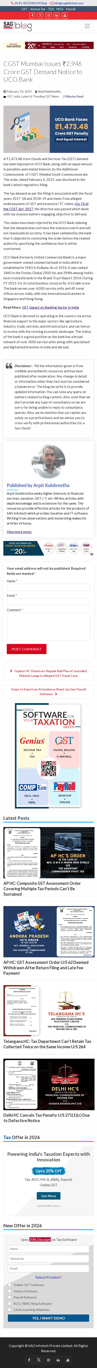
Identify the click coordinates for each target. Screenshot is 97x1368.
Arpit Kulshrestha (49, 91)
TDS (51, 9)
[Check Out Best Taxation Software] (48, 548)
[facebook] (32, 16)
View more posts (19, 532)
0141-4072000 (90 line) (30, 3)
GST (25, 9)
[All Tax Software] (48, 755)
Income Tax (37, 9)
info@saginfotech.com (68, 3)
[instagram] (48, 16)
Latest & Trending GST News (40, 96)
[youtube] (65, 16)
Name (12, 581)
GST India (13, 96)
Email (12, 595)
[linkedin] (57, 16)
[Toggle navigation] (87, 25)
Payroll (70, 9)
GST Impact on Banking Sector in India (50, 307)
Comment (15, 610)
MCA (60, 9)
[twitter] (40, 16)
